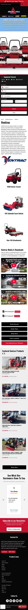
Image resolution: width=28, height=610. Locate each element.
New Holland (5, 562)
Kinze (3, 564)
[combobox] (14, 90)
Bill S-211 (9, 607)
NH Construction (6, 575)
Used (14, 79)
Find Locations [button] (14, 338)
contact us (21, 256)
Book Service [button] (14, 324)
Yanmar (3, 569)
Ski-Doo (4, 587)
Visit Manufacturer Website (14, 343)
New (9, 79)
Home (2, 119)
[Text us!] (22, 607)
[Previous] (3, 499)
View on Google (14, 510)
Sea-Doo (4, 588)
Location (3, 93)
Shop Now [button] (14, 334)
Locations (4, 551)
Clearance (20, 79)
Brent (3, 566)
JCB (3, 578)
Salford (3, 568)
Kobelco (4, 580)
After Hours (12, 551)
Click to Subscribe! (14, 529)
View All (4, 592)
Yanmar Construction (7, 582)
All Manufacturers (9, 119)
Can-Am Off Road (6, 585)
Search (14, 109)
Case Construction (6, 573)
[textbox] (14, 91)
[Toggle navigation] (26, 4)
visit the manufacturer (12, 256)
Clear (14, 112)
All (4, 79)
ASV (3, 576)
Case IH (4, 561)
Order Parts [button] (14, 329)
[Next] (24, 499)
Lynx (3, 590)
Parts (4, 81)
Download (17, 311)
